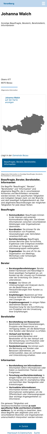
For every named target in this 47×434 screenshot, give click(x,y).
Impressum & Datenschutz (19, 433)
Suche (37, 433)
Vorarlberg (9, 3)
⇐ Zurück (23, 426)
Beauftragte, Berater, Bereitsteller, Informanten (20, 163)
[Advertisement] (23, 52)
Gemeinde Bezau (20, 155)
